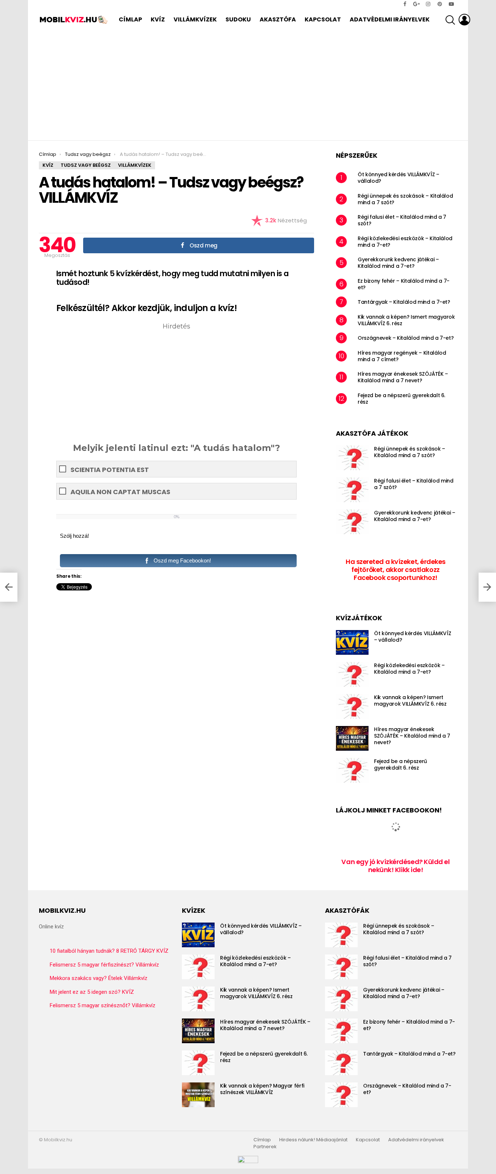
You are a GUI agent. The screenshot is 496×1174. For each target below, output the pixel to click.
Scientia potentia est (109, 469)
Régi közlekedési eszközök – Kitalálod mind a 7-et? (405, 242)
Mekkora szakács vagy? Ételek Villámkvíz (98, 978)
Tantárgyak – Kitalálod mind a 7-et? (404, 302)
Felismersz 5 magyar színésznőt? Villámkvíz (102, 1005)
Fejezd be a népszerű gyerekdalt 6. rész (401, 399)
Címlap (130, 19)
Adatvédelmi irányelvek (390, 19)
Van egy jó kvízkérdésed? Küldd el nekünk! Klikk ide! (395, 865)
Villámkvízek (195, 19)
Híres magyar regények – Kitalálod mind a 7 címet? (402, 356)
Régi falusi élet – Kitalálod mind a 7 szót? (402, 220)
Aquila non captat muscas (120, 492)
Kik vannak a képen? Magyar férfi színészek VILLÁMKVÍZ (262, 1089)
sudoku (238, 19)
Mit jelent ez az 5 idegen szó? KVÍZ (92, 992)
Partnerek (265, 1147)
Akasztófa (278, 19)
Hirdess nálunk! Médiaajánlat (313, 1140)
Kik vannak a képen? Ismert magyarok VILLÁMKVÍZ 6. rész (406, 320)
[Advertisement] (248, 86)
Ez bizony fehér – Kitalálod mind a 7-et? (404, 284)
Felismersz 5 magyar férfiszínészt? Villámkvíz (104, 964)
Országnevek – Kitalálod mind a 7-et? (406, 338)
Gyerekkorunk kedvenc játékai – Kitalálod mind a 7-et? (398, 263)
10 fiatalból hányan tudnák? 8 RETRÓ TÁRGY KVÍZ (109, 951)
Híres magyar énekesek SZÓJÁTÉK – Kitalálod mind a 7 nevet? (403, 377)
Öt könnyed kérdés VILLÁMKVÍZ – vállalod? (398, 178)
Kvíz (158, 19)
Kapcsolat (323, 19)
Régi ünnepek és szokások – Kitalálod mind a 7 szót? (405, 199)
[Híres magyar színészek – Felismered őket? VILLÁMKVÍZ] (487, 587)
